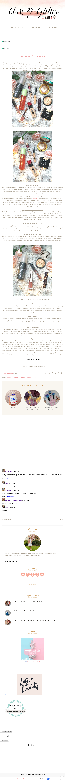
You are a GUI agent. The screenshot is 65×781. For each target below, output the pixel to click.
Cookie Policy (6, 41)
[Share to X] (55, 373)
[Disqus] (32, 444)
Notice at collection (21, 779)
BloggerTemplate (41, 774)
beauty (10, 377)
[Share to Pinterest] (58, 373)
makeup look (26, 377)
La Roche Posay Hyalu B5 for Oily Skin (23, 611)
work (34, 377)
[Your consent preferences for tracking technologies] (62, 778)
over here (35, 198)
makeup (17, 377)
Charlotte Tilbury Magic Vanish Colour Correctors (27, 601)
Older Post (58, 519)
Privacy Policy (6, 48)
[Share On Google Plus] (62, 373)
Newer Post (7, 519)
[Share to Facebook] (52, 373)
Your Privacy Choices (38, 779)
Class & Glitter (28, 774)
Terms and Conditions (7, 731)
